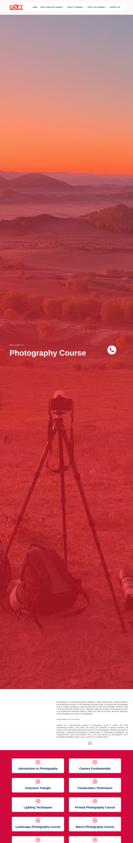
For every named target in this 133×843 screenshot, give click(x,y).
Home (35, 7)
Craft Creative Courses (51, 7)
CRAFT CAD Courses (96, 7)
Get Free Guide (74, 719)
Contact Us (115, 7)
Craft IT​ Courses (75, 7)
